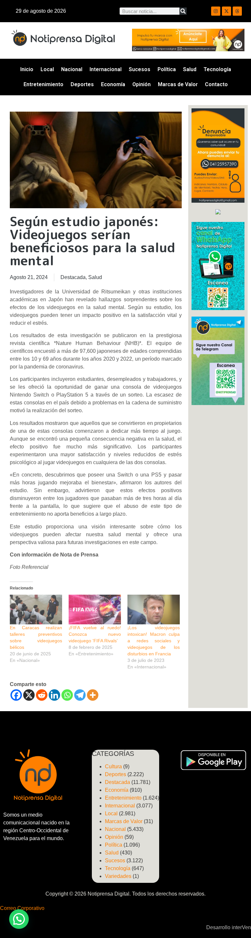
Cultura (113, 766)
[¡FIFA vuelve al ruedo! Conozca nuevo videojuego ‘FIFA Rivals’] (95, 609)
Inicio (26, 69)
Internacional (106, 69)
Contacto (216, 84)
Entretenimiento (43, 84)
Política (167, 69)
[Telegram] (80, 695)
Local (47, 69)
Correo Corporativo (22, 908)
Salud (189, 69)
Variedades (118, 876)
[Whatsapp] (67, 695)
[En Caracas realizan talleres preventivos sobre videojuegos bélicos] (36, 609)
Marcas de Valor (178, 84)
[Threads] (237, 11)
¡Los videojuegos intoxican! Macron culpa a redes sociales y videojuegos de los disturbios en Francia (153, 640)
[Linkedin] (54, 695)
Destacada (73, 277)
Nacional (71, 69)
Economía (113, 84)
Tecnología (217, 69)
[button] (19, 919)
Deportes (82, 84)
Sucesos (139, 69)
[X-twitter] (226, 11)
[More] (92, 695)
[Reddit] (41, 695)
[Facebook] (16, 695)
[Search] (183, 11)
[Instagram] (215, 11)
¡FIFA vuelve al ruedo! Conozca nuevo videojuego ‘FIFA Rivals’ (95, 634)
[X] (29, 695)
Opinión (141, 84)
